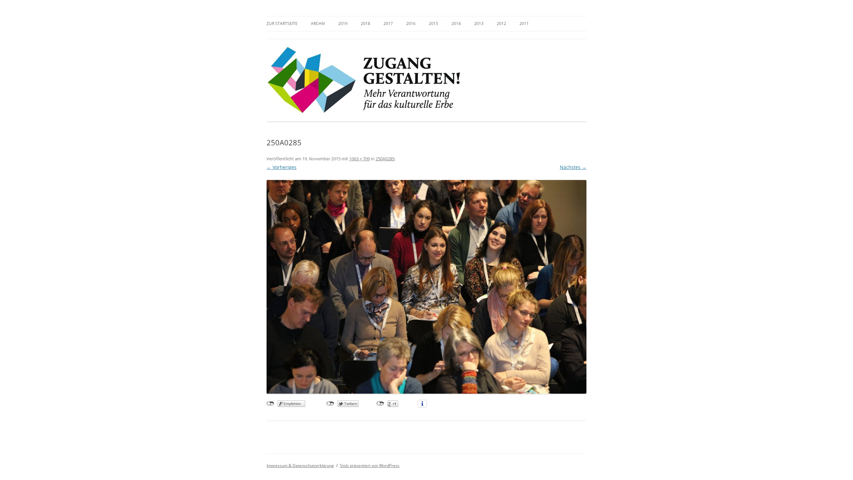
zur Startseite (282, 23)
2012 (501, 23)
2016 (411, 23)
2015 (433, 23)
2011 (524, 23)
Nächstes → (573, 167)
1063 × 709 (359, 159)
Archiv (318, 23)
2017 (388, 23)
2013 (478, 23)
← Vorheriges (282, 167)
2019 (343, 23)
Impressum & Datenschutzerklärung (300, 465)
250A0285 (385, 159)
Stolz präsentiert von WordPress (370, 465)
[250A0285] (426, 286)
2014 (456, 23)
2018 (365, 23)
